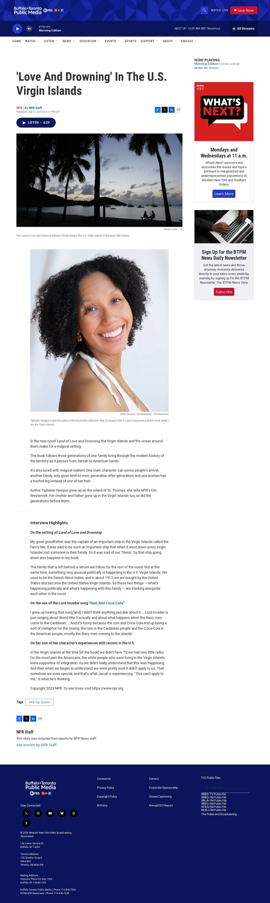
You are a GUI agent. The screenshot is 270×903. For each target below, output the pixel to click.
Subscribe (224, 291)
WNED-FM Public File (213, 797)
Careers (154, 778)
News (67, 41)
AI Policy (102, 805)
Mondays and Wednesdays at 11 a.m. (224, 153)
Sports (131, 41)
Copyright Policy (107, 796)
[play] (17, 29)
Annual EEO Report (161, 805)
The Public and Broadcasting (219, 814)
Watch (30, 41)
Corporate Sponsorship (163, 787)
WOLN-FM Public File (213, 806)
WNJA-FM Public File (214, 800)
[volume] (29, 28)
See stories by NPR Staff (36, 744)
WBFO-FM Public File (213, 803)
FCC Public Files (210, 777)
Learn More (223, 193)
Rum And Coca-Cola (106, 603)
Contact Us (104, 778)
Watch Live (219, 10)
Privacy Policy (105, 787)
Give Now (246, 10)
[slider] (35, 29)
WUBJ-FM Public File (213, 810)
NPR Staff (35, 108)
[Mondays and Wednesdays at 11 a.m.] (223, 111)
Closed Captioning (160, 796)
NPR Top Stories (39, 702)
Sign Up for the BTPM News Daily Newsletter (224, 255)
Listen (49, 41)
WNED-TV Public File (213, 794)
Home (16, 41)
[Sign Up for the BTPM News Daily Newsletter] (223, 226)
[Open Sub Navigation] (38, 41)
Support (147, 41)
